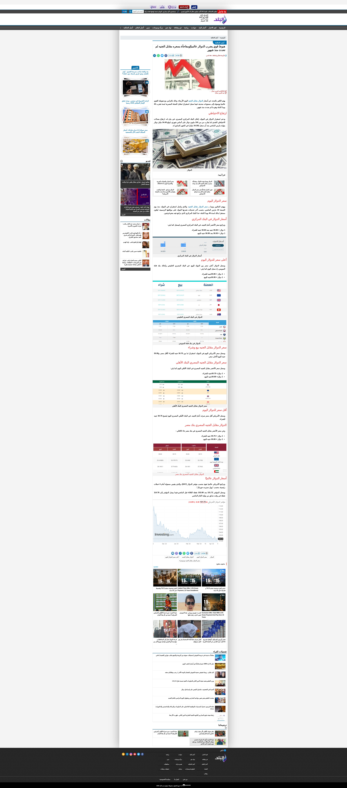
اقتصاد (206, 769)
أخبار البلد (202, 28)
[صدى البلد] (220, 19)
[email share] (154, 55)
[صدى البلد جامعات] (172, 7)
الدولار (212, 557)
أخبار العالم (139, 28)
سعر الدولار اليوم (202, 557)
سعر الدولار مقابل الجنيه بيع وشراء (189, 560)
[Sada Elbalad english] (153, 7)
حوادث (193, 28)
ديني (148, 28)
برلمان (180, 769)
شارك (170, 55)
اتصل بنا (176, 779)
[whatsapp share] (158, 55)
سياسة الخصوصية (165, 779)
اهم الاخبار (213, 28)
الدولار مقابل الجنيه (195, 101)
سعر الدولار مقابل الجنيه (198, 207)
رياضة (186, 28)
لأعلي (222, 750)
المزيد (123, 214)
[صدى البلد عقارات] (162, 7)
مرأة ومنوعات (157, 28)
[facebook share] (165, 55)
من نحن (185, 779)
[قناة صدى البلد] (194, 7)
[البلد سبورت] (184, 7)
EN (125, 11)
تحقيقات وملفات (164, 769)
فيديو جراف (179, 764)
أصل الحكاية (128, 28)
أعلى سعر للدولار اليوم (172, 557)
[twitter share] (162, 55)
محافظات (166, 764)
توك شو (168, 28)
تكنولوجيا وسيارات (190, 769)
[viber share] (176, 553)
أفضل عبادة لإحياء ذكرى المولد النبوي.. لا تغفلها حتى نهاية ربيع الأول (165, 11)
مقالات (206, 774)
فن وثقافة (178, 28)
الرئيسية (222, 28)
